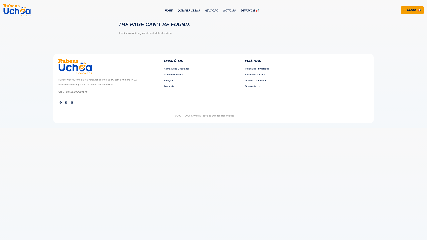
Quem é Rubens (189, 10)
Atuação (211, 10)
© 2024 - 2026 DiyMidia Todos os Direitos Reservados (204, 115)
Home (169, 10)
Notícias (229, 10)
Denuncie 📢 (250, 10)
